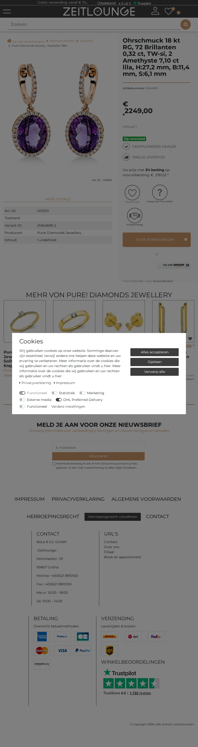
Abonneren (98, 456)
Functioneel (37, 393)
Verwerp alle (154, 371)
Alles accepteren (155, 352)
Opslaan (155, 362)
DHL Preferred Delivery (83, 399)
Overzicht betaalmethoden (56, 626)
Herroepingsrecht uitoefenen (112, 517)
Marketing (95, 393)
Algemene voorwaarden (146, 499)
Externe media (39, 399)
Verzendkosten (162, 281)
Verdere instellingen (68, 406)
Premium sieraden (62, 41)
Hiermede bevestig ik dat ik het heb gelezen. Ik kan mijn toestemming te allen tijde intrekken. (96, 465)
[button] (174, 267)
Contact (157, 516)
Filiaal (109, 552)
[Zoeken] (185, 24)
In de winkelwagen (155, 239)
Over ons (111, 547)
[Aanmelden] (155, 10)
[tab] (58, 197)
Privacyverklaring (78, 499)
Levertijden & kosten (118, 626)
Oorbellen (86, 41)
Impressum (29, 499)
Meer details (58, 199)
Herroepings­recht (53, 516)
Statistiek (67, 393)
